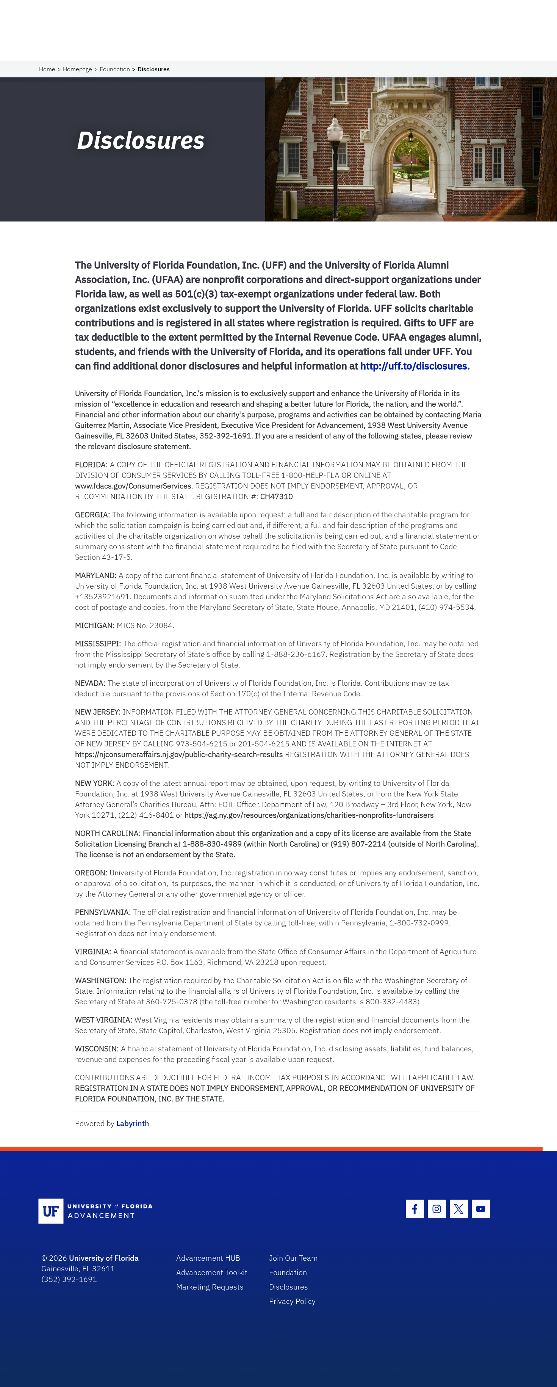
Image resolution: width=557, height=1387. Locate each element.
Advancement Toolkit (211, 1272)
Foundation (115, 69)
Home (47, 69)
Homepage (77, 69)
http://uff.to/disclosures (413, 365)
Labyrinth (132, 1123)
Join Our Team (293, 1258)
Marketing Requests (210, 1287)
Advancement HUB (208, 1258)
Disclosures (288, 1287)
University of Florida (104, 1258)
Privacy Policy (292, 1301)
